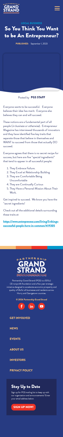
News (14, 328)
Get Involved (20, 318)
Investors (18, 360)
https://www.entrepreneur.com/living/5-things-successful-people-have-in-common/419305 (31, 223)
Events (15, 339)
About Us (17, 349)
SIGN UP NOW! (23, 407)
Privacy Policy (21, 370)
